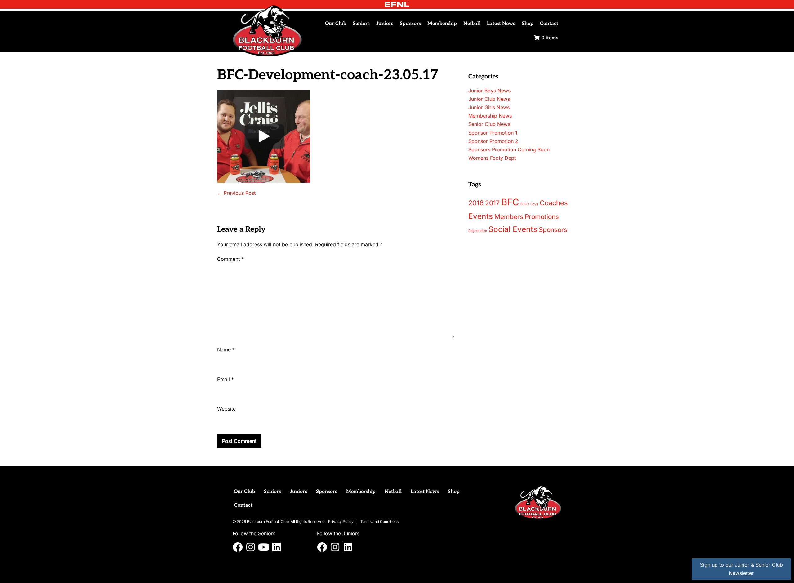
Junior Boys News (489, 90)
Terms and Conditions (379, 521)
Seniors (361, 24)
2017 (492, 203)
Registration (477, 231)
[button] (238, 547)
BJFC (524, 204)
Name (226, 349)
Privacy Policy (341, 521)
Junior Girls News (489, 107)
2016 (476, 203)
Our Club (335, 24)
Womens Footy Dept (492, 158)
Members (508, 216)
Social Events (512, 229)
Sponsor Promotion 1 (492, 133)
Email (225, 379)
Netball (471, 24)
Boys (534, 204)
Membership (442, 24)
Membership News (490, 116)
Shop (527, 24)
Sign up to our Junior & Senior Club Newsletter (741, 569)
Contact (549, 24)
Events (480, 216)
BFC (510, 202)
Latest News (501, 24)
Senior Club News (489, 124)
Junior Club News (489, 99)
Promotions (542, 216)
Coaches (554, 203)
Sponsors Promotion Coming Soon (509, 149)
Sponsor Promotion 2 (493, 141)
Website (226, 409)
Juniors (384, 24)
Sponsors (410, 24)
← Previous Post (236, 193)
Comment (230, 259)
